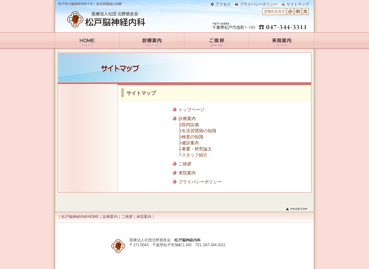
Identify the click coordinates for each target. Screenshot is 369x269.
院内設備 (190, 124)
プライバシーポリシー (258, 4)
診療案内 (187, 118)
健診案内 (190, 142)
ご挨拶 (184, 163)
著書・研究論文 (197, 148)
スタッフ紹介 (195, 154)
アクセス (223, 4)
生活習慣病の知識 (199, 130)
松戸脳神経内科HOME (100, 19)
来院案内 (187, 172)
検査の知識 (192, 136)
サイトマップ (298, 4)
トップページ (191, 109)
